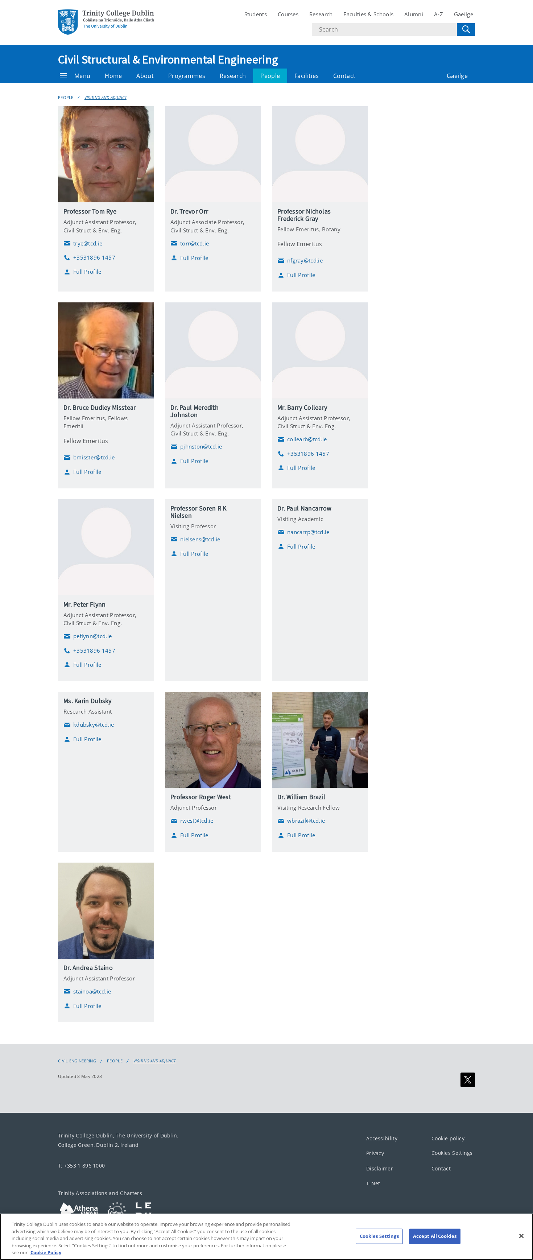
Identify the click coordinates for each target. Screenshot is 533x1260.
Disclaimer (379, 1168)
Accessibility (381, 1138)
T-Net (373, 1183)
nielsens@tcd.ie (195, 539)
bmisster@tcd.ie (89, 457)
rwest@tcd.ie (192, 821)
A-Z (438, 14)
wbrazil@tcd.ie (301, 821)
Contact (344, 76)
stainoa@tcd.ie (87, 991)
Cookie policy (447, 1138)
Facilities (306, 76)
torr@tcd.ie (189, 243)
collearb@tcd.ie (302, 439)
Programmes (186, 76)
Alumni (413, 14)
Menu (82, 76)
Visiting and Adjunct (105, 97)
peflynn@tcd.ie (87, 636)
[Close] (521, 1236)
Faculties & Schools (368, 14)
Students (255, 14)
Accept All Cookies (434, 1236)
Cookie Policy (45, 1252)
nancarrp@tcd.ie (303, 532)
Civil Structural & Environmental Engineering (168, 59)
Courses (288, 14)
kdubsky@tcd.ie (88, 724)
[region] (266, 1237)
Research (320, 14)
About (145, 76)
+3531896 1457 (89, 257)
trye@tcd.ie (82, 243)
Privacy (375, 1153)
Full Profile (87, 272)
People (270, 76)
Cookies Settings (452, 1153)
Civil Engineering (77, 1060)
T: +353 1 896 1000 (81, 1165)
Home (113, 76)
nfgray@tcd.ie (300, 260)
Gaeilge (463, 14)
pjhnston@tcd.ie (196, 446)
